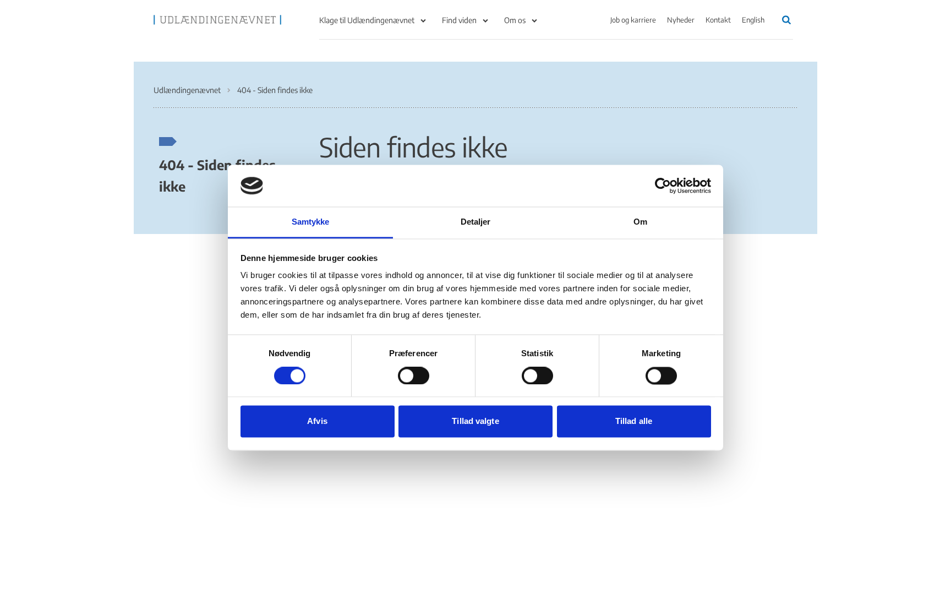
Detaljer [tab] (476, 222)
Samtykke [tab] (311, 222)
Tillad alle (633, 421)
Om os (515, 20)
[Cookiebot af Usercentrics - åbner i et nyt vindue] (663, 185)
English (753, 19)
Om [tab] (640, 222)
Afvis (317, 421)
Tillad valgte (475, 421)
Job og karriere (633, 19)
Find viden (459, 20)
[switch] (413, 375)
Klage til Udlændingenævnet (366, 20)
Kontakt (718, 19)
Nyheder (681, 19)
